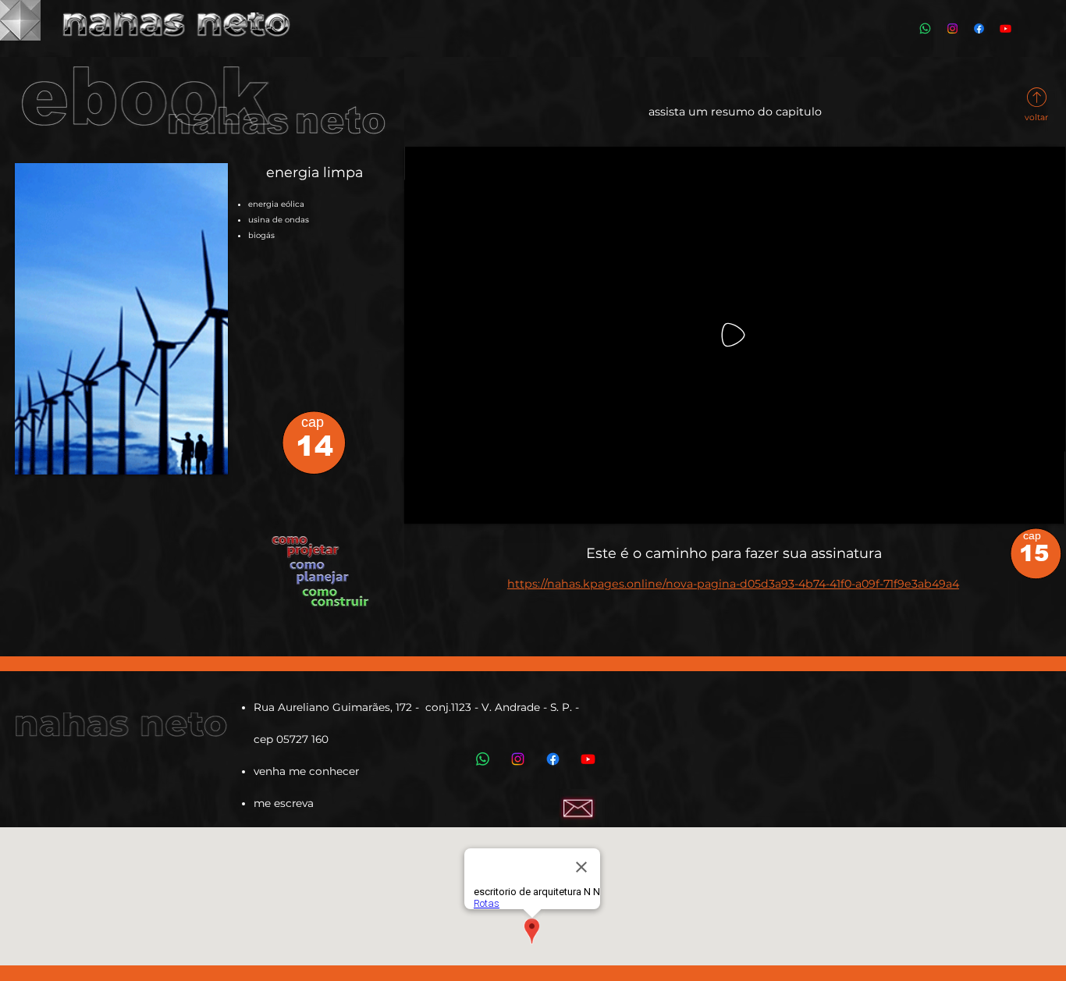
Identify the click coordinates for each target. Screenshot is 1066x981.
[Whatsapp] (925, 28)
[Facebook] (979, 28)
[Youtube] (1005, 28)
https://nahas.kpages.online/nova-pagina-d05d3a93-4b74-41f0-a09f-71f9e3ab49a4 (733, 584)
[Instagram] (952, 28)
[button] (1038, 505)
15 (1034, 553)
